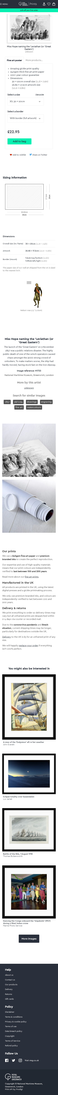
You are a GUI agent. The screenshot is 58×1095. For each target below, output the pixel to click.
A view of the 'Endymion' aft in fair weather (23, 742)
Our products (11, 985)
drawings (32, 402)
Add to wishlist (19, 155)
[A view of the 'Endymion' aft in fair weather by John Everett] (29, 707)
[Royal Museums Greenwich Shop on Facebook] (6, 1062)
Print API (9, 1089)
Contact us (10, 980)
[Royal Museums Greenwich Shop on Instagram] (20, 1062)
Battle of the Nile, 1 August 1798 (18, 854)
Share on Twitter (39, 155)
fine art (19, 407)
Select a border (15, 111)
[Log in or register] (44, 4)
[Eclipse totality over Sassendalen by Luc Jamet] (29, 774)
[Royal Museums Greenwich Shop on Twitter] (13, 1062)
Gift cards (9, 999)
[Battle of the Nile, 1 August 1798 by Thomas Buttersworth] (29, 829)
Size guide (40, 94)
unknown (29, 52)
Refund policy (11, 1046)
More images (29, 938)
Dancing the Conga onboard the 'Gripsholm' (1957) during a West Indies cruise (27, 922)
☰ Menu (4, 4)
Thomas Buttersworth (13, 856)
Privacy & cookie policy (15, 1022)
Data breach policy (13, 1031)
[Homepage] (28, 4)
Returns (8, 994)
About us (9, 975)
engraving (46, 402)
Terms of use (10, 1026)
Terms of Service (12, 1041)
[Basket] (54, 4)
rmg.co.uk (34, 1060)
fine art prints (31, 577)
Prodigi (19, 1089)
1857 (7, 402)
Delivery (6, 637)
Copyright (9, 1036)
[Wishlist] (49, 4)
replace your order (28, 646)
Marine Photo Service (12, 926)
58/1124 (18, 402)
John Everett (8, 744)
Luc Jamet (7, 799)
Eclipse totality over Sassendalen (18, 796)
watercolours (34, 407)
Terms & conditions (13, 1017)
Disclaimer (9, 1012)
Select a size (25, 94)
